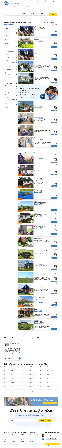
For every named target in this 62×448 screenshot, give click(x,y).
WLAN (12, 55)
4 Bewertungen (40, 180)
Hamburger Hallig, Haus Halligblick (40, 166)
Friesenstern (36, 39)
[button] (52, 445)
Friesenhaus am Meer (38, 238)
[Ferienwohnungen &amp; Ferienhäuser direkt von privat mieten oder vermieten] (11, 3)
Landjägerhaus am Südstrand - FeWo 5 (41, 126)
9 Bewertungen (40, 275)
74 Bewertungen (40, 299)
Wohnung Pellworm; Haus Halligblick (40, 226)
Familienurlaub (12, 86)
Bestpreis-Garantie (12, 108)
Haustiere (12, 66)
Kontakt (22, 441)
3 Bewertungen (40, 228)
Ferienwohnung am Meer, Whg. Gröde (41, 190)
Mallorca (5, 437)
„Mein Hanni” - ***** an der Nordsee (40, 297)
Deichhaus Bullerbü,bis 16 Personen (40, 154)
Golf (12, 97)
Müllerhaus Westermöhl (38, 309)
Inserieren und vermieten (34, 434)
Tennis (12, 95)
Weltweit (6, 439)
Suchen (53, 14)
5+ (13, 36)
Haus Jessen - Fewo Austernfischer (40, 51)
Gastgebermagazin (33, 436)
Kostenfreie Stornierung (12, 51)
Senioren (12, 72)
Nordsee (5, 434)
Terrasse (12, 60)
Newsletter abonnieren (45, 420)
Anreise (24, 13)
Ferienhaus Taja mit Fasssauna (39, 262)
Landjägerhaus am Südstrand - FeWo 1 (41, 138)
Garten (12, 57)
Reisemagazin (23, 437)
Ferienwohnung (12, 104)
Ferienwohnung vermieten (53, 1)
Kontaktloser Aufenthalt (12, 81)
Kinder (12, 67)
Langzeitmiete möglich (12, 71)
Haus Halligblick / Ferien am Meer (40, 214)
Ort (5, 13)
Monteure (12, 74)
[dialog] (52, 439)
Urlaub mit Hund (12, 83)
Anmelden (34, 1)
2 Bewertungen (40, 204)
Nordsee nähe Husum (38, 321)
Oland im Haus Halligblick (38, 178)
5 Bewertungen (40, 216)
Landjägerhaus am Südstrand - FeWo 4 (41, 114)
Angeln (12, 92)
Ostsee (5, 436)
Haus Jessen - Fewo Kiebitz (39, 27)
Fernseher (12, 58)
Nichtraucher (12, 69)
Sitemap (5, 441)
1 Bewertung (40, 116)
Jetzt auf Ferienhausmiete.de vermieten (49, 403)
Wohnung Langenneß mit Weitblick (40, 202)
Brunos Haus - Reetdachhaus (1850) (40, 250)
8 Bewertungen (40, 156)
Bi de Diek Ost (36, 63)
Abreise (32, 13)
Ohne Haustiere (12, 76)
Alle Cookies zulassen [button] (52, 443)
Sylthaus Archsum (37, 285)
